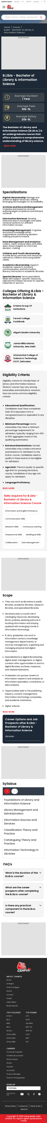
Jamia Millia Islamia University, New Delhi (24, 345)
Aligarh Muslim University (26, 332)
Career (9, 998)
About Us (24, 1109)
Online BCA (11, 1038)
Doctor (9, 1063)
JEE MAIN (29, 1023)
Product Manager (13, 1074)
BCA (8, 1019)
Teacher (10, 1067)
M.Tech (9, 1031)
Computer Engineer (14, 1052)
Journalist (11, 1070)
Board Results (12, 1006)
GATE (28, 1019)
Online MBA (11, 1034)
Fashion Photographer (16, 1078)
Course (16, 27)
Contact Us (23, 1106)
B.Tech (9, 1016)
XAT (27, 1042)
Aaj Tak (16, 1)
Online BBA (11, 1042)
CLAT (28, 1034)
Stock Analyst (12, 1059)
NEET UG (29, 1027)
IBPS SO (29, 1031)
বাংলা (23, 1)
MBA (8, 1023)
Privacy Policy (10, 1106)
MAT (27, 1038)
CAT (27, 1016)
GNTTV (28, 1)
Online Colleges (13, 987)
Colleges (10, 983)
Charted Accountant (15, 1055)
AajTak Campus (6, 1)
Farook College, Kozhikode (21, 320)
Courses (10, 995)
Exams (9, 991)
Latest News (11, 1002)
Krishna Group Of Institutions (22, 307)
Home (7, 27)
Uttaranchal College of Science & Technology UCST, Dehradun (25, 358)
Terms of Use (35, 1106)
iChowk (36, 1)
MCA (8, 1027)
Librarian (9, 736)
